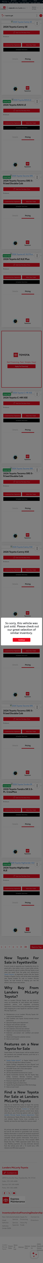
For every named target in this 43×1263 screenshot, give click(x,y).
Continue (21, 640)
